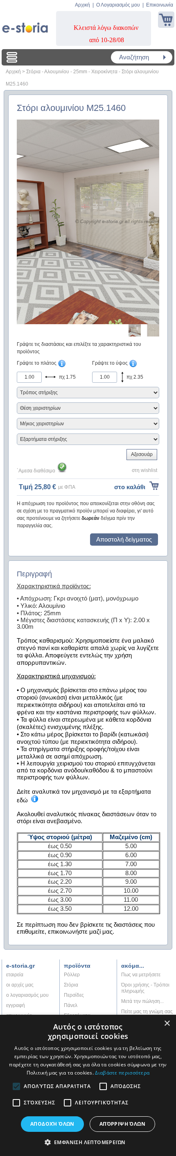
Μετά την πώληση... (142, 1001)
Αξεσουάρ (142, 454)
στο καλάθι (129, 486)
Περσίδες (74, 995)
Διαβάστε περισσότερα (122, 1072)
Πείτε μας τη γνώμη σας (147, 1011)
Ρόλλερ (72, 975)
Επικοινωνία (159, 5)
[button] (88, 1142)
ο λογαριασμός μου (27, 995)
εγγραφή (15, 1005)
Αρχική (82, 5)
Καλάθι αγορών (166, 19)
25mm (80, 72)
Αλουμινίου (56, 72)
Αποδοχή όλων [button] (52, 1123)
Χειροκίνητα (104, 72)
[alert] (88, 1085)
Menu (12, 57)
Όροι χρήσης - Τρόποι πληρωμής (145, 988)
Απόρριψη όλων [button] (122, 1123)
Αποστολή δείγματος (124, 539)
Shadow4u (25, 24)
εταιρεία (14, 975)
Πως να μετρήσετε (140, 975)
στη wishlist (144, 470)
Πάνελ (70, 1005)
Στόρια (33, 72)
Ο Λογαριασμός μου (118, 5)
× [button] (167, 1024)
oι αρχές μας (20, 985)
